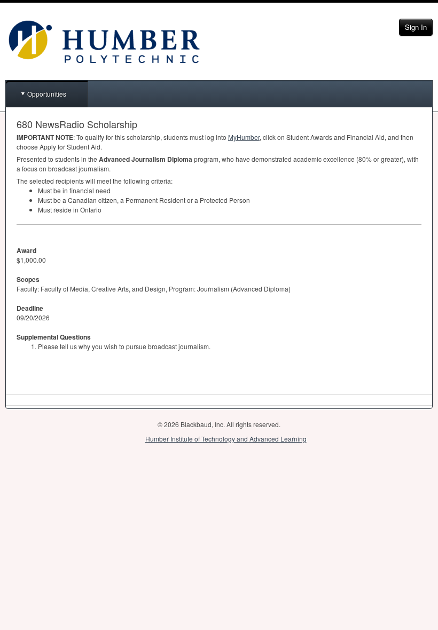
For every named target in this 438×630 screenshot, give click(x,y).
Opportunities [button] (46, 93)
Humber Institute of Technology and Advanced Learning (226, 438)
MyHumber (244, 136)
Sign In (416, 27)
